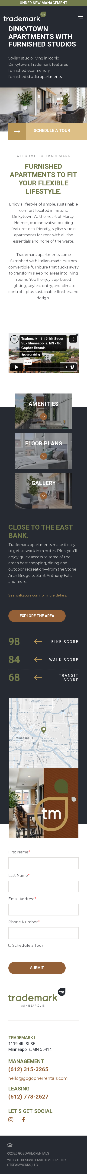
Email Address (21, 899)
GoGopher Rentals (33, 1153)
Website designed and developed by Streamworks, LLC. (36, 1163)
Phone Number (23, 922)
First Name (18, 852)
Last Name (18, 875)
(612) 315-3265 (28, 1069)
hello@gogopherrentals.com (38, 1078)
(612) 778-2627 (28, 1097)
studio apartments (44, 77)
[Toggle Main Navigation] (80, 16)
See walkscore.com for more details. (37, 595)
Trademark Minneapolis (24, 16)
